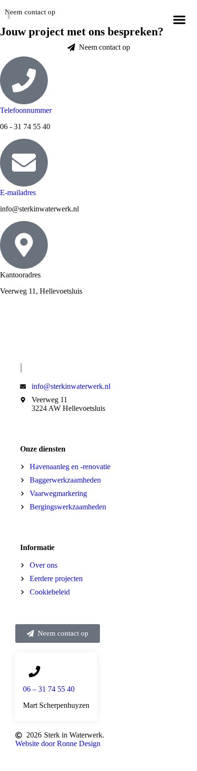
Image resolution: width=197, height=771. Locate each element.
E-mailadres (18, 192)
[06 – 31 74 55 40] (34, 671)
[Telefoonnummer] (24, 80)
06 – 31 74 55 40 (49, 689)
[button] (179, 20)
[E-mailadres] (24, 163)
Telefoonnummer (26, 110)
